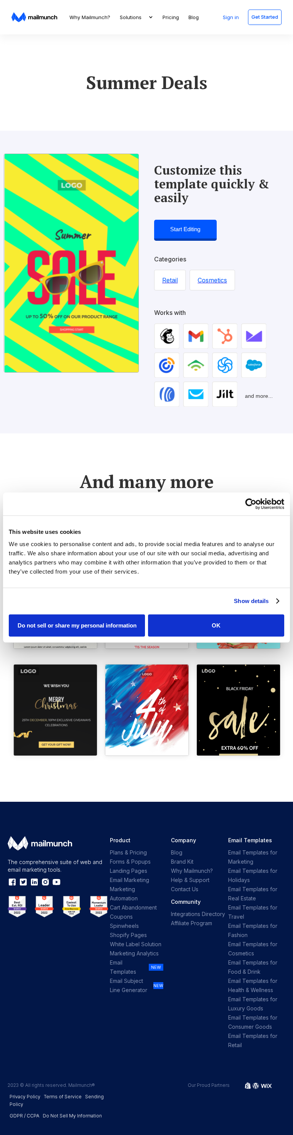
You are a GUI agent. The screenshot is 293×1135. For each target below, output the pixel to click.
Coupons (121, 916)
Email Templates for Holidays (252, 875)
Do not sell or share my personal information (77, 625)
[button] (136, 17)
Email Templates (123, 967)
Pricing (171, 17)
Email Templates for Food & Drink (252, 967)
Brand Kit (182, 861)
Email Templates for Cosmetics (252, 949)
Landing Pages (128, 870)
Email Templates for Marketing (252, 857)
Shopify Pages (128, 935)
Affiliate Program (191, 923)
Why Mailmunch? (89, 17)
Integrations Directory (198, 914)
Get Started (264, 17)
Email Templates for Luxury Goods (252, 1004)
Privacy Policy (25, 1096)
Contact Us (184, 889)
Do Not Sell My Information (72, 1116)
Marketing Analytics (134, 953)
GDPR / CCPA (24, 1116)
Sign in (231, 17)
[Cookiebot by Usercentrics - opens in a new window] (250, 504)
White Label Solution (135, 944)
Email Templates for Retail (252, 1040)
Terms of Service (63, 1096)
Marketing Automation (124, 894)
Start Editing (185, 229)
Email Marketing (129, 880)
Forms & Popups (130, 861)
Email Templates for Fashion (252, 930)
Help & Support (190, 880)
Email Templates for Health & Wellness (252, 985)
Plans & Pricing (128, 852)
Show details (251, 601)
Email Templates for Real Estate (252, 894)
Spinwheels (124, 926)
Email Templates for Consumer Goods (252, 1022)
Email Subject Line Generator (128, 985)
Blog (193, 17)
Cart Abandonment (133, 907)
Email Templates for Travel (252, 912)
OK (216, 625)
